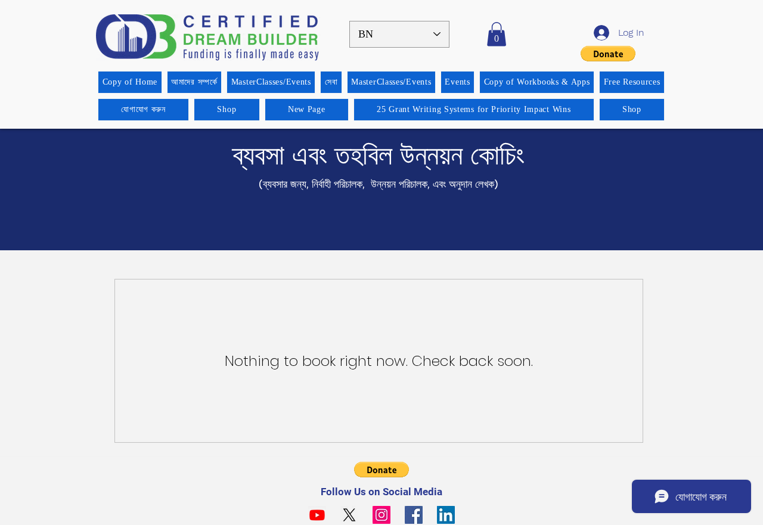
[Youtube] (317, 515)
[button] (496, 34)
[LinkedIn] (446, 515)
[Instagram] (381, 515)
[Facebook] (414, 515)
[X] (349, 515)
